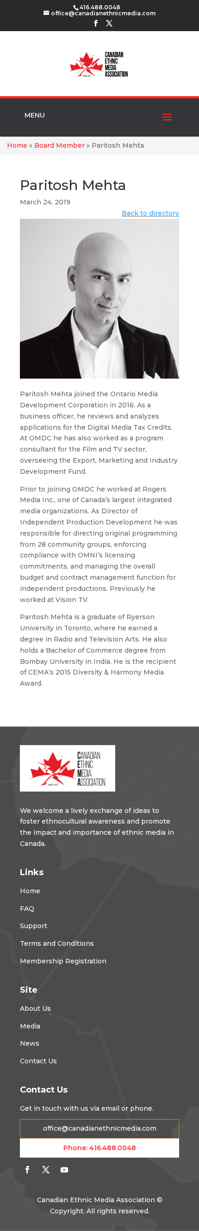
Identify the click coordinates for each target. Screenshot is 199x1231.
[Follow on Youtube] (64, 1169)
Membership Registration (63, 961)
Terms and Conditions (57, 943)
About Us (35, 1008)
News (29, 1043)
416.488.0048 (112, 1148)
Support (33, 926)
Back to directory (150, 213)
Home (17, 145)
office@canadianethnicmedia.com (99, 1128)
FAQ (27, 908)
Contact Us (38, 1061)
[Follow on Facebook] (27, 1169)
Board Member (59, 145)
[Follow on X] (45, 1169)
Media (30, 1026)
